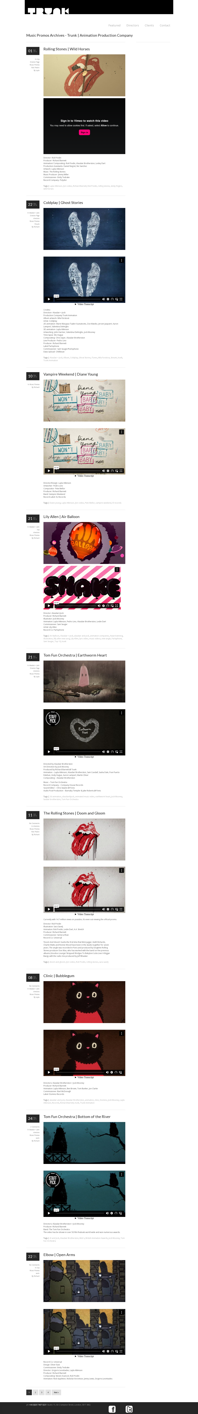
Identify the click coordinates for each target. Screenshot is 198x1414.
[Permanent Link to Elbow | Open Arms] (84, 1301)
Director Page (34, 62)
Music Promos (34, 65)
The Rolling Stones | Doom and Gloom (74, 813)
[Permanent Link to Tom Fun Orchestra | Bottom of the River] (84, 1163)
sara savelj (103, 962)
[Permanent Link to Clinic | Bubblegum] (84, 1022)
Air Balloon (54, 635)
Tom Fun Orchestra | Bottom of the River (77, 1116)
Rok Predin (35, 67)
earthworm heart (102, 796)
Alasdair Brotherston (75, 1100)
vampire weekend (103, 503)
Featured (114, 25)
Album (66, 357)
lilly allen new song (62, 638)
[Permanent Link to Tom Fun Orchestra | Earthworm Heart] (84, 701)
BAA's (82, 1238)
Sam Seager (48, 641)
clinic (97, 1100)
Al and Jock (54, 1238)
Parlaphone (117, 638)
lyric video (67, 186)
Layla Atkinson (56, 186)
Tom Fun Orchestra (70, 799)
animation (89, 1100)
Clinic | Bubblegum (58, 975)
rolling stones (104, 186)
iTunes (94, 357)
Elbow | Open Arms (59, 1254)
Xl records (116, 503)
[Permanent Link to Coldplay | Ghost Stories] (84, 249)
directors (36, 218)
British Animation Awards (97, 1238)
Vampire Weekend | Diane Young (70, 374)
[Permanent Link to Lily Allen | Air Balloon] (84, 563)
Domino (103, 1100)
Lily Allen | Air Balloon (61, 516)
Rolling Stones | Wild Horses (66, 49)
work (37, 1138)
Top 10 (58, 641)
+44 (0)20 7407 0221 (38, 1404)
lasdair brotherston (52, 799)
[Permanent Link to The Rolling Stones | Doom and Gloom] (84, 859)
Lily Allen (74, 638)
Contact (165, 25)
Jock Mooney (116, 796)
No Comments (34, 823)
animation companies (99, 635)
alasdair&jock (68, 796)
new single (106, 638)
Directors (132, 25)
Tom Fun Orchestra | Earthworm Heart (75, 655)
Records (55, 1103)
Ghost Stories (85, 357)
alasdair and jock (81, 635)
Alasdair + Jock (34, 213)
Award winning (116, 635)
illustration (48, 638)
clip (38, 59)
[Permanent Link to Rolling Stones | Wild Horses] (84, 95)
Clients (149, 25)
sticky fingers (116, 186)
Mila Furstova (104, 357)
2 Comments (34, 1127)
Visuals (36, 224)
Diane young (55, 503)
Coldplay (74, 357)
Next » (56, 1392)
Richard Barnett (80, 186)
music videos (95, 638)
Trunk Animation (50, 360)
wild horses (48, 188)
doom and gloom (57, 962)
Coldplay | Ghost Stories (63, 202)
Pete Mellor (90, 503)
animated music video (85, 796)
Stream (114, 357)
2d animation (55, 796)
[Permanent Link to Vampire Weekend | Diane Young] (84, 421)
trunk (120, 357)
